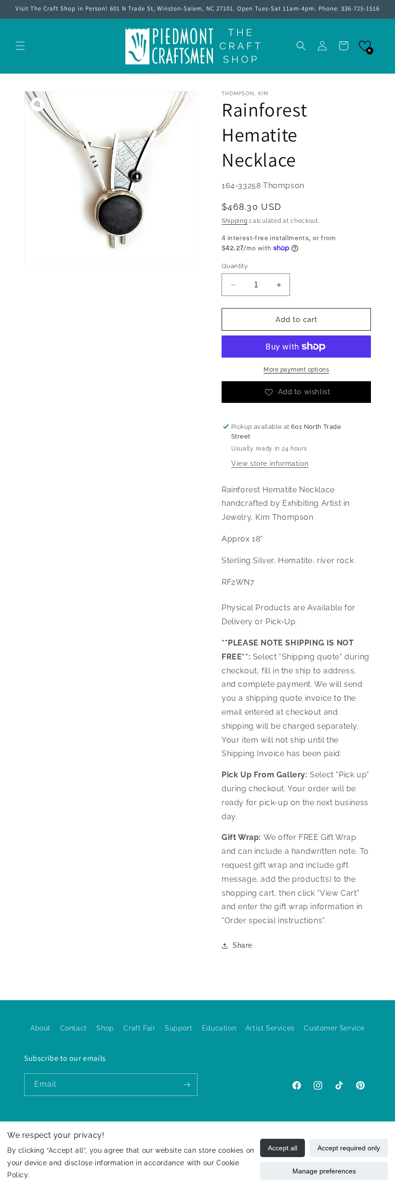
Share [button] (242, 945)
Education (219, 1028)
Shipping (235, 221)
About (40, 1028)
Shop (105, 1028)
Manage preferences (324, 1171)
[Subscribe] (186, 1084)
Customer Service (334, 1028)
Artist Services (270, 1028)
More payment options (296, 369)
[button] (20, 45)
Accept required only (348, 1148)
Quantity (235, 266)
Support (178, 1028)
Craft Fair (139, 1028)
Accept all (282, 1148)
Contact (73, 1028)
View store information (269, 463)
